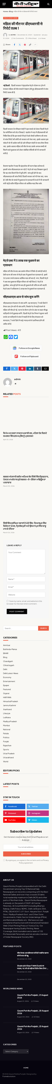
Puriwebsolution (9, 1076)
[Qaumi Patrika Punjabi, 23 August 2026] (9, 1030)
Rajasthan (7, 745)
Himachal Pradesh (10, 701)
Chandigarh (8, 661)
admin (13, 35)
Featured (7, 689)
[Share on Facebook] (14, 44)
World (5, 761)
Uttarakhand (8, 757)
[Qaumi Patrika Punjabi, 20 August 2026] (9, 1015)
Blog (11, 11)
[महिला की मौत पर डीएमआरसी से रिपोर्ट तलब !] (26, 65)
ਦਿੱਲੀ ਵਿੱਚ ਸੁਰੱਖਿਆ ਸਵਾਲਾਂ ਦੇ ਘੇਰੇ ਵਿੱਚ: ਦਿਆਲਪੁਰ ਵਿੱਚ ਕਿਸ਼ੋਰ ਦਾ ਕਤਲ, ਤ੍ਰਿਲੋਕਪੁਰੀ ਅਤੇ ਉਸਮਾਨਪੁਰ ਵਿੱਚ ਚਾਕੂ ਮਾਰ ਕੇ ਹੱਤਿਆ (24, 526)
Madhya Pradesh (10, 721)
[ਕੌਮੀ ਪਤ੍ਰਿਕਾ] (26, 4)
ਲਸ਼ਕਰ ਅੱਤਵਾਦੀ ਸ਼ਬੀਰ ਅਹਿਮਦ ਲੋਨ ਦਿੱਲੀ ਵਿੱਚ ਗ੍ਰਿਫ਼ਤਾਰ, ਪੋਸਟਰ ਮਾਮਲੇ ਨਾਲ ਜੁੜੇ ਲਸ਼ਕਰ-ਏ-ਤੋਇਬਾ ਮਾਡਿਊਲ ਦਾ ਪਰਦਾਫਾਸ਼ (26, 479)
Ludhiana (7, 717)
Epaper (6, 685)
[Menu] (4, 4)
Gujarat (6, 693)
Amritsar (6, 645)
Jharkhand (7, 709)
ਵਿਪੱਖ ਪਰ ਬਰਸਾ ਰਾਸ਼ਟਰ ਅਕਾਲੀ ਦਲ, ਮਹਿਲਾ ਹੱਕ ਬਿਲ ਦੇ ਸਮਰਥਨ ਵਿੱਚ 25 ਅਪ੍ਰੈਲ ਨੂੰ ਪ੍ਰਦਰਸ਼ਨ (25, 434)
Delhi (5, 669)
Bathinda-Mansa (10, 649)
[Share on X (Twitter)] (19, 44)
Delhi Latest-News (10, 18)
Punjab (6, 741)
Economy (7, 677)
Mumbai (6, 725)
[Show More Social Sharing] (35, 44)
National (6, 729)
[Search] (48, 4)
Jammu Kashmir (9, 705)
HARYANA (7, 697)
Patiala (6, 733)
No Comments (19, 38)
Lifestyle (6, 713)
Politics (6, 737)
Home (5, 11)
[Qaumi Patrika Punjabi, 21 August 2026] (9, 999)
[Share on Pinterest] (25, 44)
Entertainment (9, 681)
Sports (6, 749)
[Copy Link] (30, 44)
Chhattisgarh (8, 665)
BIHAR (5, 653)
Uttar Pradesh (9, 753)
